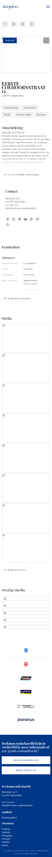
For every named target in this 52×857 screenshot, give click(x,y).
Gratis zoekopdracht (26, 760)
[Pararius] (26, 719)
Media (7, 114)
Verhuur (6, 838)
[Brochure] (22, 24)
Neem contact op (26, 770)
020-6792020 (11, 204)
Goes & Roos (18, 850)
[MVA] (26, 664)
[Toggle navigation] (48, 7)
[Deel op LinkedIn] (25, 219)
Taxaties (6, 841)
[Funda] (26, 678)
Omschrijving (11, 107)
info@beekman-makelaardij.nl (20, 208)
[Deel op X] (13, 219)
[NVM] (26, 650)
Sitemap (34, 853)
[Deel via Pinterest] (19, 219)
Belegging (7, 835)
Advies (5, 845)
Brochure (41, 114)
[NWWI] (26, 692)
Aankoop (6, 832)
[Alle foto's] (14, 24)
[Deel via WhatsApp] (31, 219)
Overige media (23, 114)
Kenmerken (30, 107)
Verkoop (6, 828)
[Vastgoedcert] (26, 706)
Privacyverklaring (22, 853)
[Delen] (31, 24)
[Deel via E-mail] (37, 219)
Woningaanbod (9, 817)
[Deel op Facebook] (7, 219)
